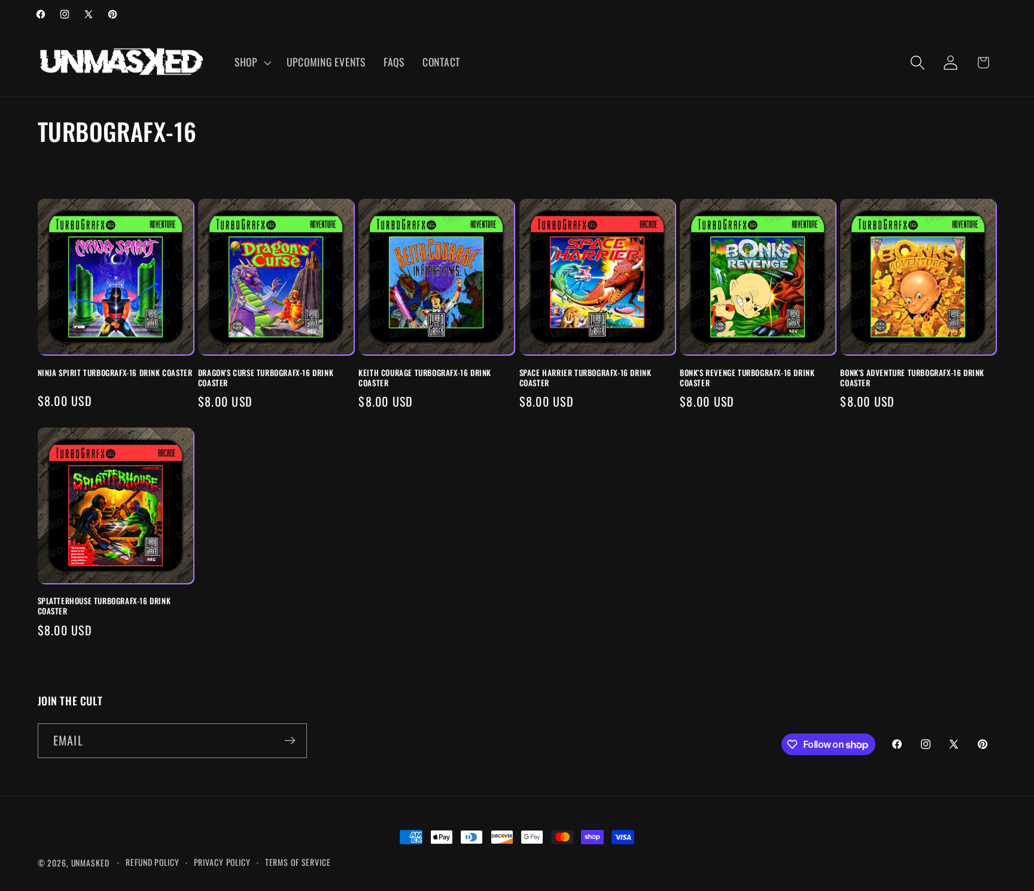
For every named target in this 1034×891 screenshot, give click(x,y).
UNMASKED (90, 863)
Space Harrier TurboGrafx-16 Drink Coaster (585, 378)
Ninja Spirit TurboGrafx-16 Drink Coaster (115, 373)
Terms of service (298, 862)
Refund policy (152, 862)
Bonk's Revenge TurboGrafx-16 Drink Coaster (747, 378)
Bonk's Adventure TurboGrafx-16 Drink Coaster (912, 378)
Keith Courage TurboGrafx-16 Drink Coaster (424, 378)
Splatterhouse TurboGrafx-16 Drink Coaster (104, 606)
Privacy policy (222, 862)
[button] (252, 62)
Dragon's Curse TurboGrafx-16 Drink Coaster (265, 378)
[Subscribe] (289, 740)
